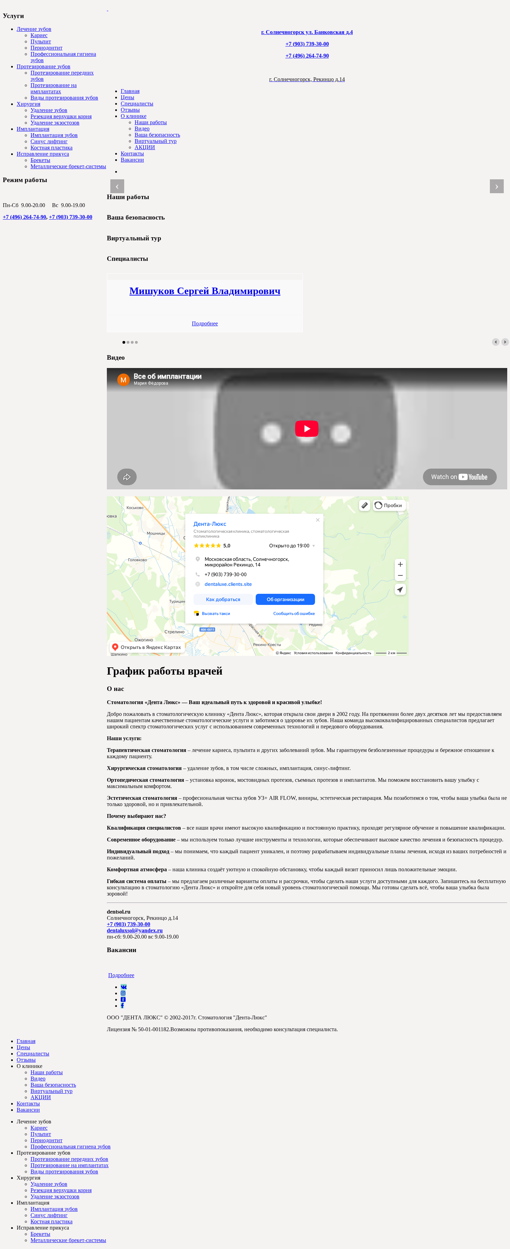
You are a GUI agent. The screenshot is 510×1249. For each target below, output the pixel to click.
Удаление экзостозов (55, 123)
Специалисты (137, 103)
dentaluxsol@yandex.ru (135, 930)
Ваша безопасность (157, 135)
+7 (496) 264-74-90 (24, 217)
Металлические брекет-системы (68, 166)
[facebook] (122, 1006)
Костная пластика (52, 148)
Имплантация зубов (54, 135)
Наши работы (151, 122)
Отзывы (130, 110)
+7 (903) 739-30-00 (70, 217)
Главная (130, 91)
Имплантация (33, 129)
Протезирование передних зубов (69, 1159)
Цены (127, 97)
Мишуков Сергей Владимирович (204, 290)
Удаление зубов (49, 110)
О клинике (133, 116)
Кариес (39, 35)
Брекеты (40, 160)
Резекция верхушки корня (61, 116)
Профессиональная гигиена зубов (71, 1146)
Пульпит (41, 41)
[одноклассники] (123, 999)
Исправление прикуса (43, 154)
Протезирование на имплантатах (54, 88)
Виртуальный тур (156, 141)
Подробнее (205, 323)
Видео (142, 128)
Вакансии (132, 160)
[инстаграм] (123, 993)
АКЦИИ (145, 147)
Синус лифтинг (49, 141)
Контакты (132, 153)
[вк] (124, 987)
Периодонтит (46, 48)
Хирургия (28, 104)
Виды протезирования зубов (64, 98)
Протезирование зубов (43, 66)
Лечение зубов (34, 29)
